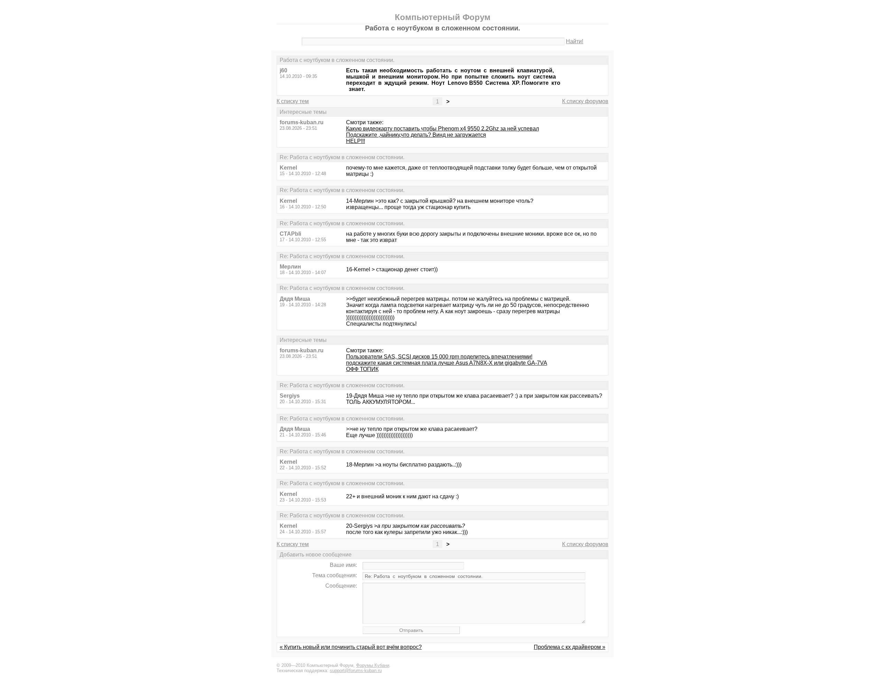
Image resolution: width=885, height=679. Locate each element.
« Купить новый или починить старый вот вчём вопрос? (351, 647)
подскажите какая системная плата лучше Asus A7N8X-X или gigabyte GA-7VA (446, 363)
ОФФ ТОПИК (362, 369)
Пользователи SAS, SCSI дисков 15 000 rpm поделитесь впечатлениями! (439, 357)
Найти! (574, 41)
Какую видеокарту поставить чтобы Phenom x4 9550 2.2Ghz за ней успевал (442, 129)
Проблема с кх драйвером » (569, 647)
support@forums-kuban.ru (356, 670)
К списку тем (293, 101)
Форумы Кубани (372, 665)
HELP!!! (355, 141)
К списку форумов (585, 101)
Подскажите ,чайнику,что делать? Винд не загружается (416, 135)
